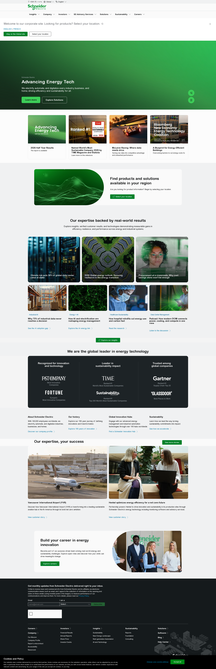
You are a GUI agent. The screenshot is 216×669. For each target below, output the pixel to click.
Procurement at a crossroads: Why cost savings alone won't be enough (158, 276)
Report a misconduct (35, 643)
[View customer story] (37, 517)
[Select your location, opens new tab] (122, 196)
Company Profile (34, 640)
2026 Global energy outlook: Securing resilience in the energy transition (104, 276)
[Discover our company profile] (41, 431)
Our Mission (32, 637)
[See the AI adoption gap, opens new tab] (39, 328)
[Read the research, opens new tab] (118, 328)
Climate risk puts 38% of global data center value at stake (52, 276)
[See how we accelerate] (160, 429)
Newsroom (32, 650)
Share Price (64, 639)
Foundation (129, 636)
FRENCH (17, 29)
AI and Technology (100, 642)
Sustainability (97, 633)
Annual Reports (66, 636)
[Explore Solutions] (54, 100)
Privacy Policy (84, 596)
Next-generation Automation (103, 639)
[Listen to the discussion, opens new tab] (160, 330)
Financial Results (66, 633)
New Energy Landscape (101, 636)
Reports (128, 633)
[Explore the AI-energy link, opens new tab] (80, 328)
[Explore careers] (49, 563)
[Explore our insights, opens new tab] (108, 340)
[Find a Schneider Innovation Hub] (123, 431)
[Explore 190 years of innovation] (82, 429)
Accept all (177, 662)
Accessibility (32, 647)
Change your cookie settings (158, 662)
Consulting (129, 639)
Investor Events (66, 642)
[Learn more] (31, 100)
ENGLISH (8, 29)
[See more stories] (172, 442)
